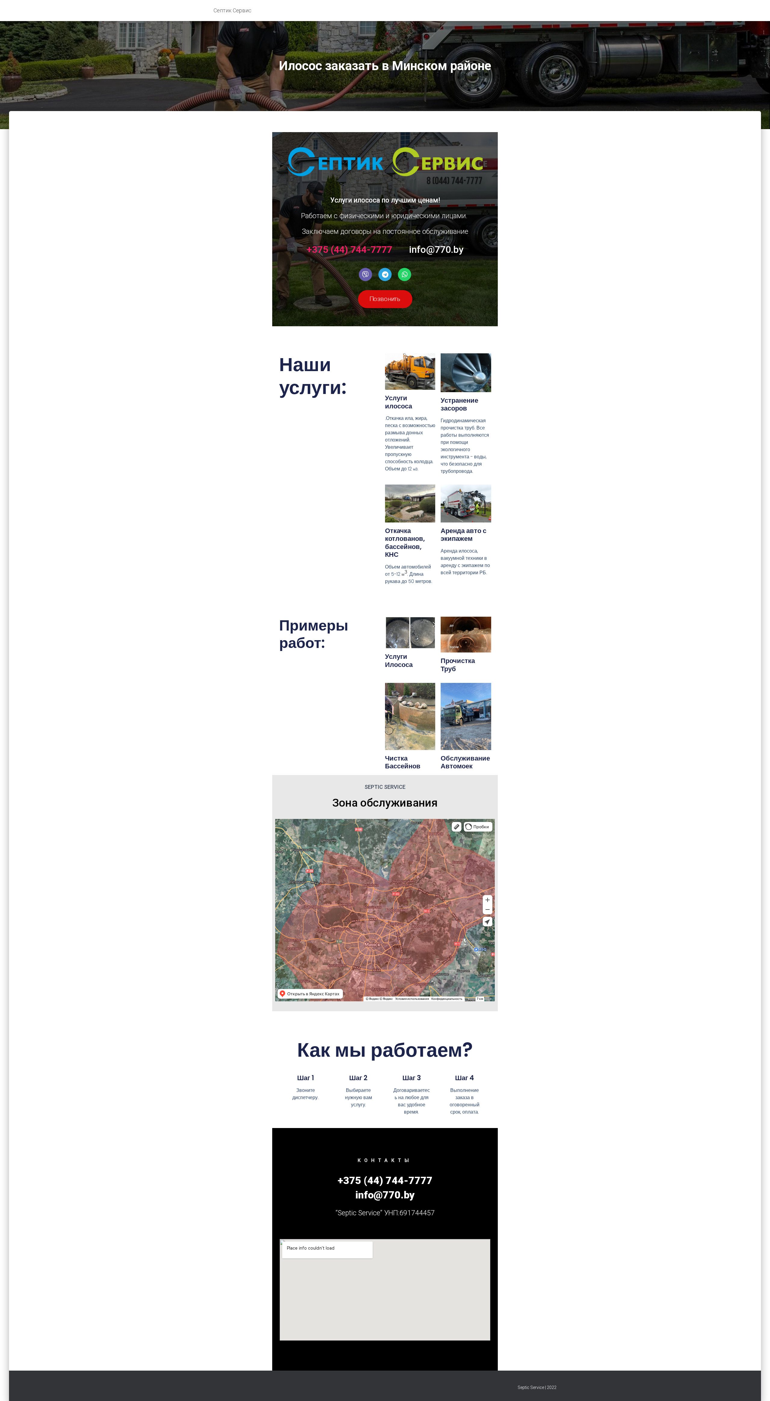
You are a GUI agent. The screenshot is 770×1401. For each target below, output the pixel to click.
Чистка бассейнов (402, 762)
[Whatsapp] (404, 274)
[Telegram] (385, 274)
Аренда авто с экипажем (463, 534)
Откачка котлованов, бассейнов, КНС (405, 542)
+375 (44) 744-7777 (349, 249)
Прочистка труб (458, 664)
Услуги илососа (398, 402)
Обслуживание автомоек (465, 762)
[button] (385, 299)
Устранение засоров (459, 404)
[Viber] (365, 274)
